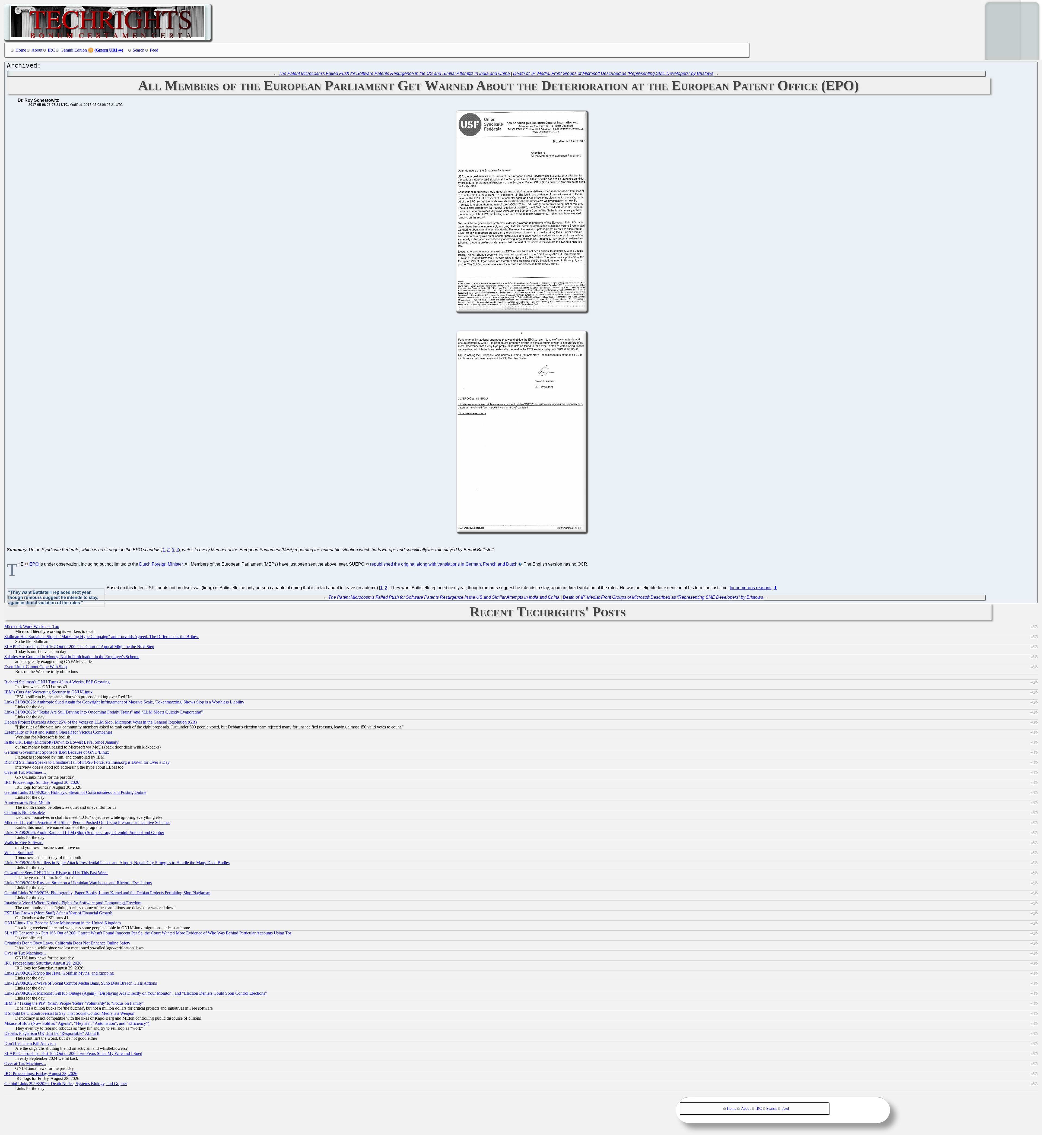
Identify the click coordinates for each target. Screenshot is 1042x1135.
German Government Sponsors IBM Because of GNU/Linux (56, 752)
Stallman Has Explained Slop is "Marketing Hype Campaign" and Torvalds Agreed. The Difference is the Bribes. (101, 636)
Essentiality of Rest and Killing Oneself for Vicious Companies (58, 732)
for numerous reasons (750, 587)
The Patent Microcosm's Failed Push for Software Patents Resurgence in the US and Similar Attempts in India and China (394, 73)
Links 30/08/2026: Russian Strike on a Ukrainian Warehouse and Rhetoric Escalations (78, 882)
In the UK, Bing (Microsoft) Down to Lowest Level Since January (61, 742)
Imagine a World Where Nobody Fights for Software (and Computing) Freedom (72, 903)
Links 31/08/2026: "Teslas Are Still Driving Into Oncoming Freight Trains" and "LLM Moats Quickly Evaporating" (103, 712)
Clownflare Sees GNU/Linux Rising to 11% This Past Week (56, 872)
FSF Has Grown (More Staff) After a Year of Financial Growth (58, 913)
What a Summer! (18, 852)
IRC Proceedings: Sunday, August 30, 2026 (41, 782)
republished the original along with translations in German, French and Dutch (443, 564)
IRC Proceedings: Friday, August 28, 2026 (40, 1073)
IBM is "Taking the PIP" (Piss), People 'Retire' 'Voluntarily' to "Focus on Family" (74, 1003)
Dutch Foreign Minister (161, 564)
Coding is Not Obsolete (24, 812)
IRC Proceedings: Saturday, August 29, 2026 (42, 963)
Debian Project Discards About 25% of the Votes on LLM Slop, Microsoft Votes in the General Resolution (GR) (100, 722)
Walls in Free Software (23, 842)
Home (20, 50)
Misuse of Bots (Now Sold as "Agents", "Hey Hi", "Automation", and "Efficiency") (76, 1023)
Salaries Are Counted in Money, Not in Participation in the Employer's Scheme (71, 656)
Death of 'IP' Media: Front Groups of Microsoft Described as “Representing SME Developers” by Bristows (613, 73)
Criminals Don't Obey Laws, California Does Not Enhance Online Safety (67, 943)
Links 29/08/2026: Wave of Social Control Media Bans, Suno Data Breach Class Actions (80, 983)
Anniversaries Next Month (27, 802)
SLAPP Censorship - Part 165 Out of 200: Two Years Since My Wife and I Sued (73, 1053)
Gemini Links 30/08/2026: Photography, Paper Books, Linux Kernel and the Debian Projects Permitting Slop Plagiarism (107, 892)
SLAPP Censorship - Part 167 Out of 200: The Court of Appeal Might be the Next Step (79, 646)
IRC (51, 50)
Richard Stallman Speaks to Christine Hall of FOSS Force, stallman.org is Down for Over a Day (87, 762)
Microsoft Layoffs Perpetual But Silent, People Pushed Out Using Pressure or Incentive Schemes (87, 822)
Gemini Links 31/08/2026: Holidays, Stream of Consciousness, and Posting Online (75, 792)
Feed (154, 50)
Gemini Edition (74, 50)
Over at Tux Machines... (25, 772)
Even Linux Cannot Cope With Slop (35, 666)
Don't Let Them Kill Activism (30, 1043)
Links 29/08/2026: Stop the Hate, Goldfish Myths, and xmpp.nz (59, 973)
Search (138, 50)
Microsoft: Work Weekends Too (31, 626)
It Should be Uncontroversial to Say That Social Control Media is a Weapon (69, 1013)
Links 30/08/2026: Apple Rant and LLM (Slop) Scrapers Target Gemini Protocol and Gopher (84, 832)
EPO (34, 564)
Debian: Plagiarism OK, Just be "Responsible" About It (51, 1033)
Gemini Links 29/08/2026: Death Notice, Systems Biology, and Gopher (65, 1083)
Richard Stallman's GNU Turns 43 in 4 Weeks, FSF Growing (57, 682)
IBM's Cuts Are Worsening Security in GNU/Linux (48, 692)
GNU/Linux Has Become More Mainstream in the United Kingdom (62, 923)
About (36, 50)
